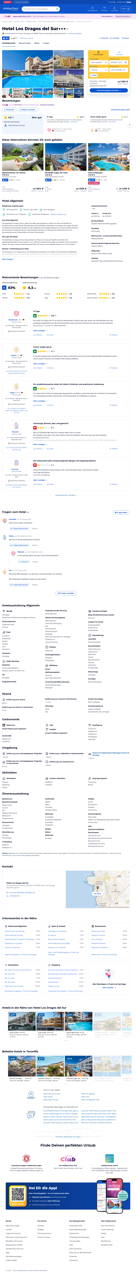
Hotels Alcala (47, 1097)
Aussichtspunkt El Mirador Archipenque (19, 939)
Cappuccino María (98, 935)
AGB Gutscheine (75, 1249)
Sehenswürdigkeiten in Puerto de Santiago (21, 955)
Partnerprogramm (44, 1233)
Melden (35, 528)
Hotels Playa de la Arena (51, 1094)
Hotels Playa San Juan (51, 1100)
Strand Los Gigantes (12, 947)
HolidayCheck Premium (14, 1249)
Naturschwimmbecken (56, 939)
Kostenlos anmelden (123, 16)
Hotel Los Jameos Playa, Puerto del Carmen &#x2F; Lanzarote (99, 1114)
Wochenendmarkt (55, 978)
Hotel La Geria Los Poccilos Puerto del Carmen (59, 1120)
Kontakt (110, 2)
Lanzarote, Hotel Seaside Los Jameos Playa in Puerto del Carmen (61, 1123)
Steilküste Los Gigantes (13, 943)
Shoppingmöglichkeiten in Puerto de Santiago (65, 991)
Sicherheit (73, 1256)
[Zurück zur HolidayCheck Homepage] (10, 9)
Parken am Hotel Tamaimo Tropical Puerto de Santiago (61, 1117)
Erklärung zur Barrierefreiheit (80, 1253)
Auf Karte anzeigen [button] (75, 33)
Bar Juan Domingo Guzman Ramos (18, 970)
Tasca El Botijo (96, 939)
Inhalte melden (11, 1260)
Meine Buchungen (12, 1226)
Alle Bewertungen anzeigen (65, 495)
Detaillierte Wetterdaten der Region (68, 1137)
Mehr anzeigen (7, 259)
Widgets (41, 1230)
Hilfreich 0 (25, 562)
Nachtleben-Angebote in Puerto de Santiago (21, 991)
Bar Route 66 (10, 974)
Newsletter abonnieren (14, 1241)
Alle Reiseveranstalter (14, 1256)
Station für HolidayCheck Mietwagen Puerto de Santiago (110, 754)
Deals (6, 2)
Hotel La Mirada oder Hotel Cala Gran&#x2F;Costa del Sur (99, 1120)
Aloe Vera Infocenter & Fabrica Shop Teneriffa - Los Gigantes (63, 970)
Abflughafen (94, 59)
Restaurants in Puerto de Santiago (104, 955)
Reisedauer (93, 66)
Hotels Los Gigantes (88, 1094)
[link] (92, 9)
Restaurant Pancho (98, 943)
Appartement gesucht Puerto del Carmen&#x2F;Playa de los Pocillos (99, 1117)
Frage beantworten (20, 529)
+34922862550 (14, 896)
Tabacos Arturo (54, 986)
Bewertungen (25, 43)
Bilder (37, 43)
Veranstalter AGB (75, 1226)
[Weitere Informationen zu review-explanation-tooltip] (32, 38)
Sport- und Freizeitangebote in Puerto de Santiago (63, 953)
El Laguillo (52, 935)
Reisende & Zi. (114, 66)
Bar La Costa (9, 978)
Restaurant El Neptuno (99, 947)
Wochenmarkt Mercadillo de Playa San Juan (63, 974)
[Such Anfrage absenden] (57, 9)
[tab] (98, 53)
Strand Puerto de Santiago (15, 931)
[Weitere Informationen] (117, 189)
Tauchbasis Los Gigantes (57, 931)
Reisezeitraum (114, 59)
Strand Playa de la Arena (14, 935)
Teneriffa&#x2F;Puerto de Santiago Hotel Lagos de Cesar (61, 1111)
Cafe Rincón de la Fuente (14, 986)
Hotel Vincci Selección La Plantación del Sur (96, 1123)
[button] (27, 69)
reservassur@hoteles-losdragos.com (22, 892)
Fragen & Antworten (13, 1233)
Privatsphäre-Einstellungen (79, 1237)
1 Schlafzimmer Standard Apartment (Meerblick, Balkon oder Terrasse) (16, 410)
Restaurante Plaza (98, 931)
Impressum (73, 1260)
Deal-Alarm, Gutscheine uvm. (17, 1237)
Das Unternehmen (108, 1226)
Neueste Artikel (106, 1245)
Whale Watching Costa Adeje (59, 943)
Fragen (46, 43)
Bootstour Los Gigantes (57, 947)
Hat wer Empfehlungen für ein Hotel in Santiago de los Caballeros (61, 1114)
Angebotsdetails (16, 855)
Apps (7, 1253)
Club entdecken (106, 16)
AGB (71, 1245)
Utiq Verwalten (74, 1241)
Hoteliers (41, 1226)
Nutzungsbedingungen (77, 1230)
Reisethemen (106, 1241)
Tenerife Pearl (53, 982)
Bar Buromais (10, 982)
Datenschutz (74, 1233)
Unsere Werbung (107, 1230)
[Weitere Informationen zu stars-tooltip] (67, 29)
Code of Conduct (44, 1237)
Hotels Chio (85, 1097)
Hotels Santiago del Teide (90, 1100)
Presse (103, 1233)
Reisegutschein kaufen (14, 1245)
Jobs (102, 1237)
